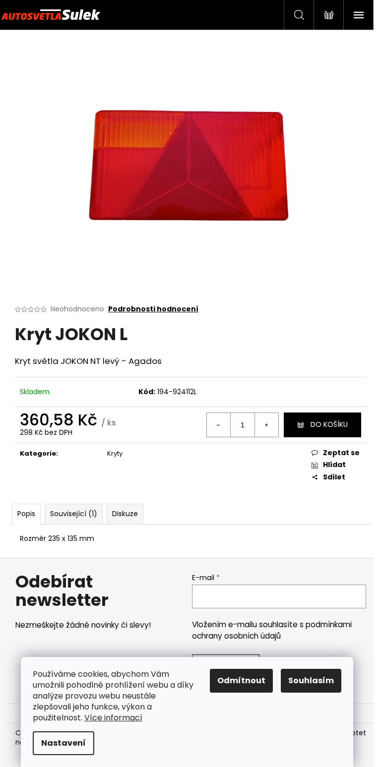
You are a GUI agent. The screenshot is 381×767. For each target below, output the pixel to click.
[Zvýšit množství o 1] (266, 425)
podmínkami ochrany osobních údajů (272, 630)
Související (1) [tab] (73, 514)
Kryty (115, 453)
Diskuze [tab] (125, 514)
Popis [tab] (26, 514)
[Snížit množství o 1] (219, 425)
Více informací (113, 717)
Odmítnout (241, 680)
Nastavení (63, 743)
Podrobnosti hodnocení (153, 309)
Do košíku (329, 424)
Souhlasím (311, 680)
